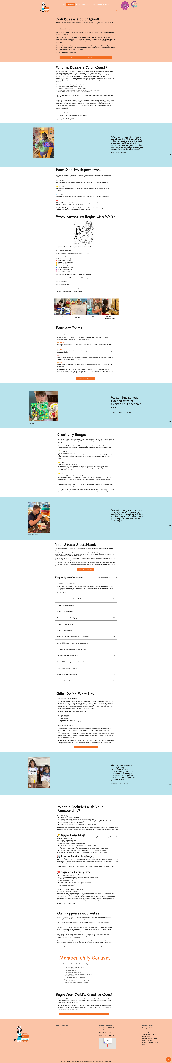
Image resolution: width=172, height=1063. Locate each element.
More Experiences (60, 1034)
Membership (59, 1031)
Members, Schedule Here (62, 1040)
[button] (117, 10)
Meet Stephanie (60, 1037)
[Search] (117, 6)
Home (57, 1028)
